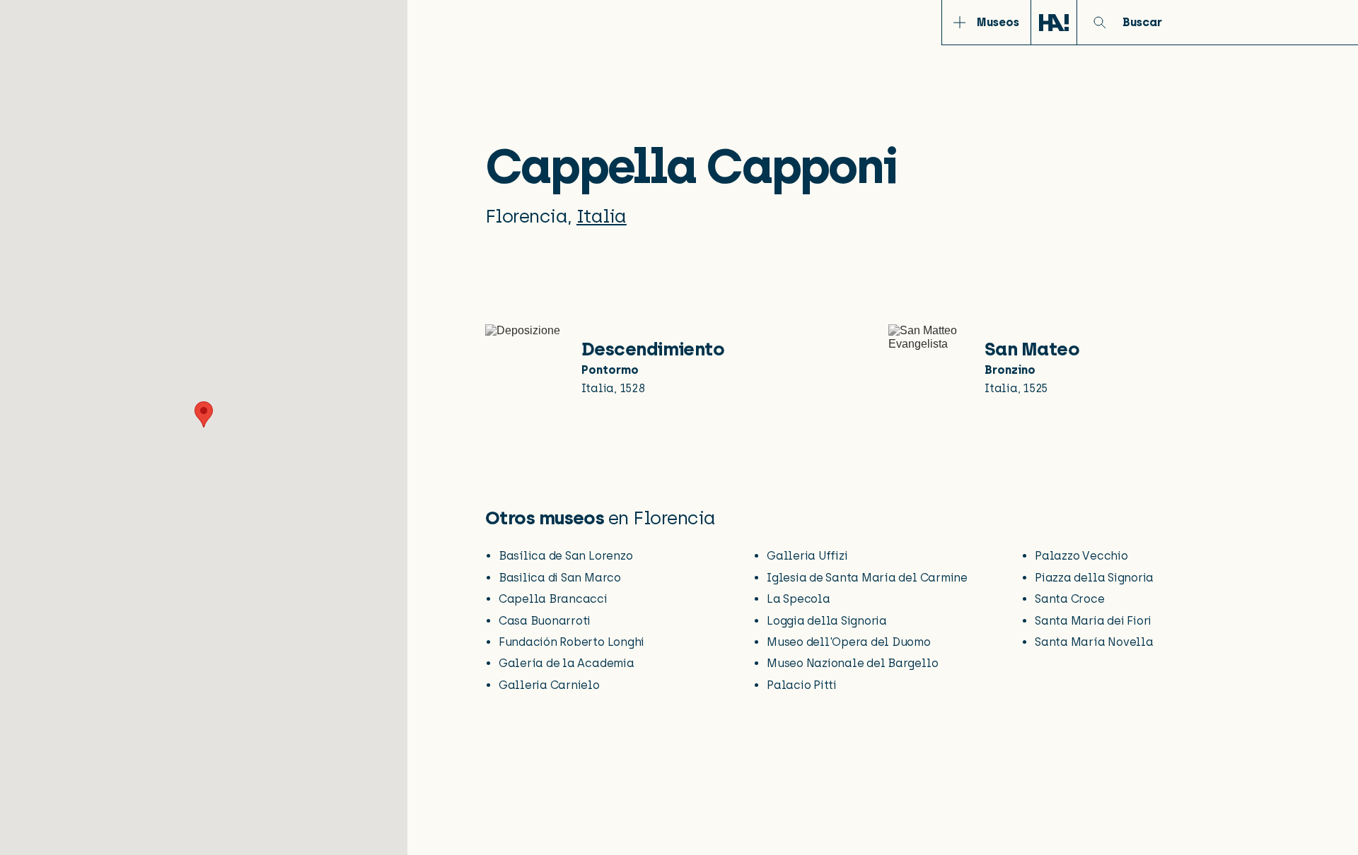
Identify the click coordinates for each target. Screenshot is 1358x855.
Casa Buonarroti (545, 620)
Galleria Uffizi (807, 555)
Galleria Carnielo (549, 685)
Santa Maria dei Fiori (1093, 620)
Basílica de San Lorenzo (565, 555)
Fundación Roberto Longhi (571, 642)
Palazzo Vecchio (1081, 555)
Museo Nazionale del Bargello (852, 663)
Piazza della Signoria (1094, 577)
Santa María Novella (1094, 642)
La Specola (798, 599)
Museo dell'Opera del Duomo (849, 642)
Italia (601, 216)
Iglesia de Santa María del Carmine (867, 577)
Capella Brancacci (553, 599)
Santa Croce (1069, 599)
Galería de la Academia (566, 663)
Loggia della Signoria (827, 620)
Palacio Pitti (802, 685)
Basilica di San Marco (560, 577)
